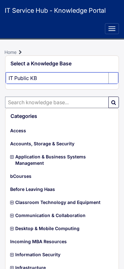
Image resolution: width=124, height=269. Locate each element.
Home (10, 52)
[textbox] (57, 102)
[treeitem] (62, 130)
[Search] (113, 102)
